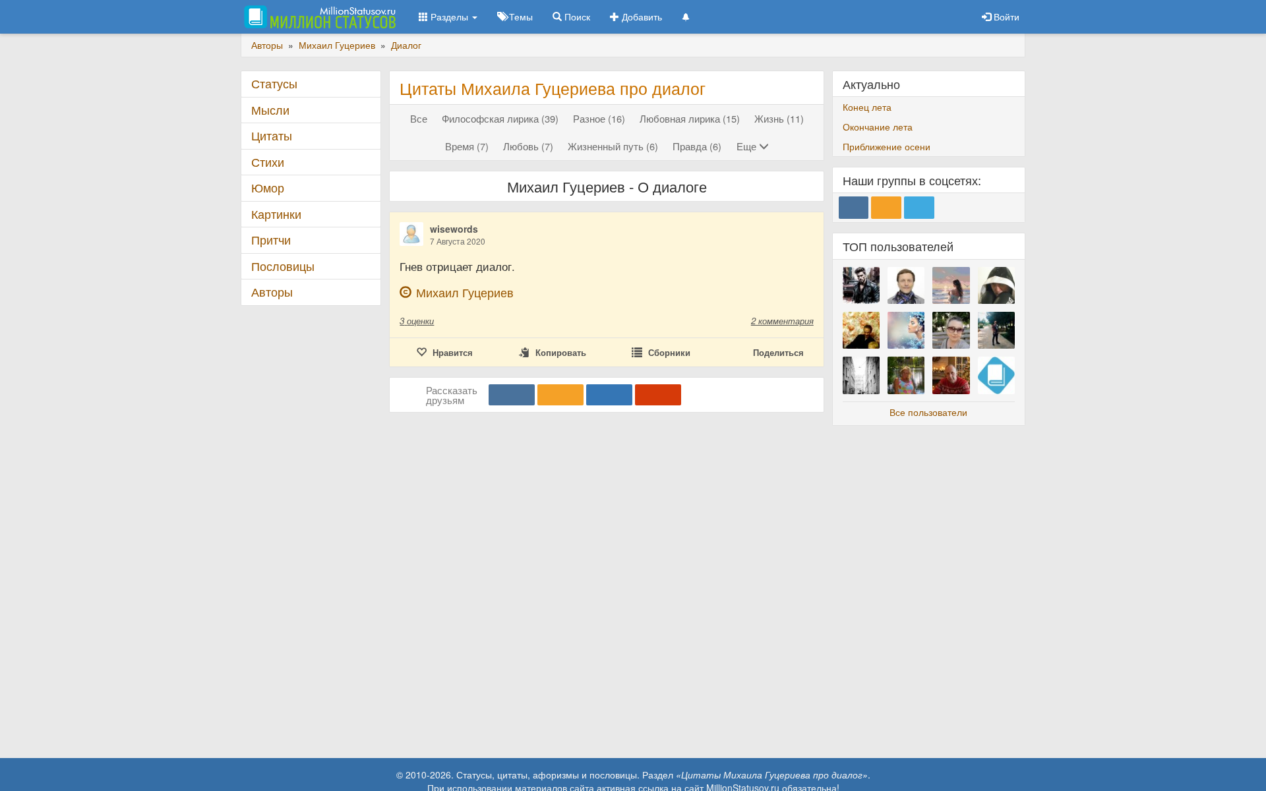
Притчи (271, 239)
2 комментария (782, 320)
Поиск (576, 16)
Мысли (270, 110)
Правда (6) (697, 146)
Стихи (267, 162)
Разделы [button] (449, 16)
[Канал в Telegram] (919, 207)
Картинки (276, 214)
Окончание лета (878, 126)
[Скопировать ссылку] (658, 394)
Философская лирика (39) (500, 118)
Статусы (274, 83)
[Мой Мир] (609, 394)
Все (418, 118)
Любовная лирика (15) (690, 118)
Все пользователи (928, 412)
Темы (519, 16)
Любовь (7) (528, 146)
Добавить (640, 16)
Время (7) (467, 146)
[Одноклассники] (560, 394)
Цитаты (271, 135)
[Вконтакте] (512, 394)
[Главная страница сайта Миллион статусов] (318, 16)
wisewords (454, 228)
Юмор (267, 187)
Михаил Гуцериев (465, 292)
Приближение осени (886, 146)
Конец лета (867, 106)
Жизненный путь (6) (613, 146)
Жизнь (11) (779, 118)
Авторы (272, 291)
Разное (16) (599, 118)
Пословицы (283, 266)
